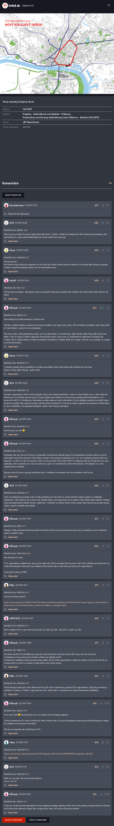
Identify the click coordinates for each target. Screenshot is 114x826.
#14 (25, 710)
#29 (96, 250)
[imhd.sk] (11, 5)
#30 (96, 222)
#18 (28, 553)
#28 (25, 230)
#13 (96, 766)
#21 (27, 363)
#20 (96, 546)
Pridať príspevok (13, 195)
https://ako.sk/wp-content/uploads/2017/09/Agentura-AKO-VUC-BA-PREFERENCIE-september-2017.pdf (48, 753)
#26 (25, 315)
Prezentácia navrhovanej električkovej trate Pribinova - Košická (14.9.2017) (61, 117)
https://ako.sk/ (10, 781)
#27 (27, 257)
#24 (96, 419)
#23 (27, 390)
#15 (27, 683)
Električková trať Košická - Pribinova (52, 114)
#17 (27, 492)
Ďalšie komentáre (13, 820)
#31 (96, 205)
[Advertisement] (57, 156)
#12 (27, 592)
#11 (25, 801)
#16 (24, 650)
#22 (23, 287)
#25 (96, 382)
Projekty (27, 114)
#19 (24, 526)
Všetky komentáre (38, 820)
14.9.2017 (27, 109)
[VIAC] (110, 183)
